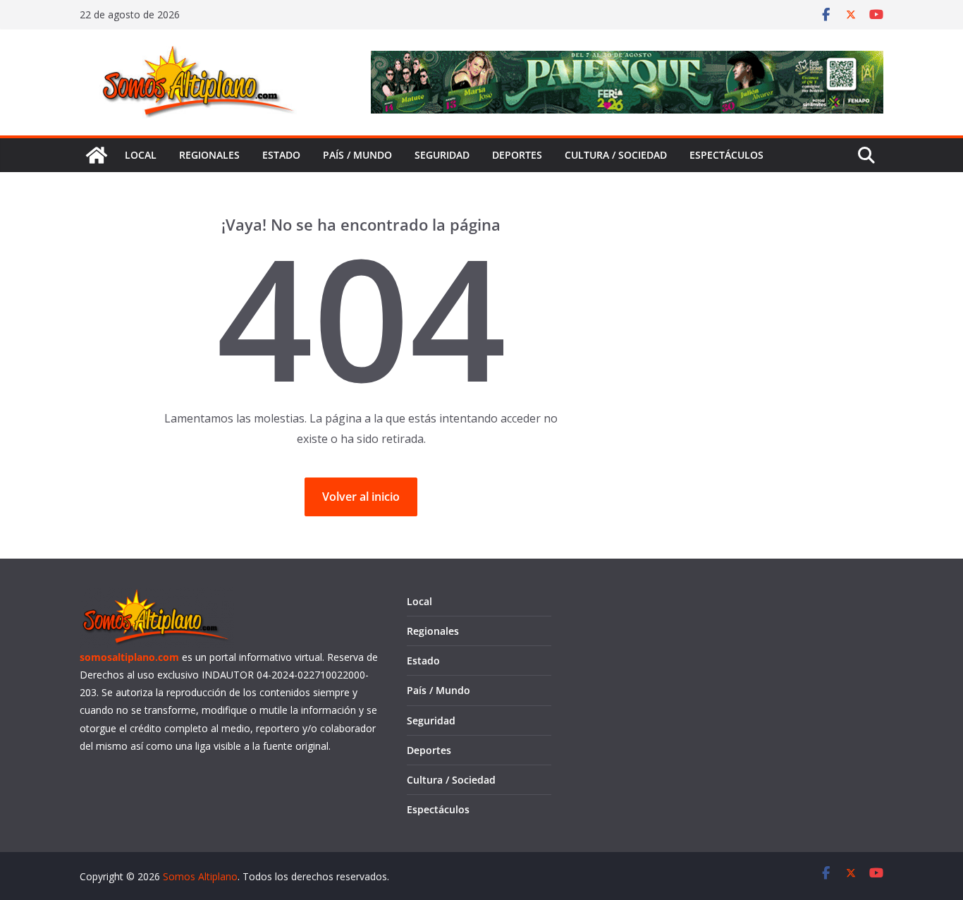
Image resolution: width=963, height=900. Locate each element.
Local (141, 155)
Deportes (517, 155)
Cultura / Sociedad (616, 155)
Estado (281, 155)
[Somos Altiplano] (97, 155)
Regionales (209, 155)
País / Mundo (357, 155)
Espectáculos (726, 155)
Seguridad (442, 155)
